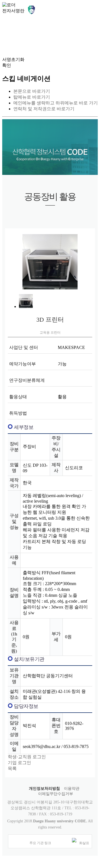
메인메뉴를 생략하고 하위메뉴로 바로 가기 (55, 103)
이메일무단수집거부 (55, 794)
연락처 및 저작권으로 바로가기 (43, 108)
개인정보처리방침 (44, 788)
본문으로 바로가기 (31, 91)
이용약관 (71, 788)
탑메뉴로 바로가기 (31, 97)
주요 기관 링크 (40, 843)
